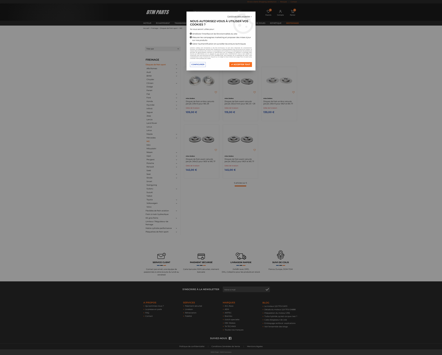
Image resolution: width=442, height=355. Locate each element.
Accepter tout (241, 64)
